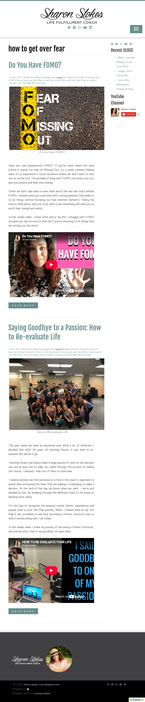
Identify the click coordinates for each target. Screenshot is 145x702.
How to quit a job (91, 351)
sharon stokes (89, 80)
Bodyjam (66, 349)
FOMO (12, 80)
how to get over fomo (49, 80)
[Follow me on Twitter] (70, 27)
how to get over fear (27, 80)
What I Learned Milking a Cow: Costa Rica (125, 62)
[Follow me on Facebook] (75, 27)
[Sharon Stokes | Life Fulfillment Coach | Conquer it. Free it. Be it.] (72, 11)
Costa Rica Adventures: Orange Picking (124, 84)
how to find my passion (48, 351)
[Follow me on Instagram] (80, 27)
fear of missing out (89, 77)
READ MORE (23, 305)
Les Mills (13, 354)
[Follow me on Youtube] (86, 27)
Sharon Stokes (38, 82)
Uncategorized (48, 77)
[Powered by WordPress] (28, 688)
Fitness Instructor (81, 349)
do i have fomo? (71, 77)
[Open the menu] (136, 29)
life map (76, 80)
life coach (66, 80)
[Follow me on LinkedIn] (91, 27)
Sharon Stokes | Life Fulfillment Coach (42, 684)
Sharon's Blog (33, 77)
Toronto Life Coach (18, 82)
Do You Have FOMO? (35, 65)
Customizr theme (42, 693)
